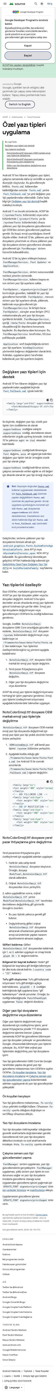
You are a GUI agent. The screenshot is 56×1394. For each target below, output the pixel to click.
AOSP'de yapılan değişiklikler (19, 65)
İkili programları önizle (13, 1259)
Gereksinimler (9, 1249)
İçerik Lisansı (41, 1214)
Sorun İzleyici (8, 1359)
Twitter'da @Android (12, 1287)
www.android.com (11, 1344)
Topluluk (27, 1371)
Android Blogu (9, 1297)
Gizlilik (17, 1376)
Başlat (28, 55)
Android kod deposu (12, 1244)
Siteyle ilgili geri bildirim (35, 1376)
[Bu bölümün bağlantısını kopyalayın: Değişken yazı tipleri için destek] (18, 377)
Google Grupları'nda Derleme (17, 1312)
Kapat (28, 45)
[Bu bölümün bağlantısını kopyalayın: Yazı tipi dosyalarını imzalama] (44, 1123)
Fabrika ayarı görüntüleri (14, 1264)
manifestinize (37, 1190)
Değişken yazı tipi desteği (26, 201)
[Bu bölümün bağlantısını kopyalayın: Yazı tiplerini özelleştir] (45, 585)
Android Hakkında (11, 1371)
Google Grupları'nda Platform (17, 1307)
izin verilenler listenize (14, 1190)
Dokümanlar (17, 117)
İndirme (6, 1254)
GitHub (5, 1274)
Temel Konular (33, 117)
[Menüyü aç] (5, 3)
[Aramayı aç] (36, 4)
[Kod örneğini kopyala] (51, 400)
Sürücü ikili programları (13, 1269)
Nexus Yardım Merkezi (13, 1340)
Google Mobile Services (14, 1349)
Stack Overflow (10, 1354)
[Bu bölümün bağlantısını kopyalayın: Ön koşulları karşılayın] (33, 1097)
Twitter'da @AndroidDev (14, 1292)
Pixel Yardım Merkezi (12, 1335)
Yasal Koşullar (42, 1371)
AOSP (5, 117)
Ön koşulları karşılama (24, 1072)
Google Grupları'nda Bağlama (17, 1317)
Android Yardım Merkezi (14, 1330)
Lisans (7, 1376)
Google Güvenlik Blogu (13, 1302)
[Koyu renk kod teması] (48, 400)
